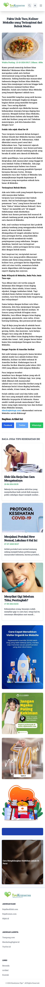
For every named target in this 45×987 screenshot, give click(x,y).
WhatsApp (36, 425)
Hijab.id (5, 918)
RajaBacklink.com (10, 909)
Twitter (22, 425)
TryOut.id (6, 946)
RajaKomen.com (9, 914)
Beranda (5, 965)
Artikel (5, 970)
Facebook (8, 425)
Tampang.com (8, 937)
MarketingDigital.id (10, 942)
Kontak (5, 975)
